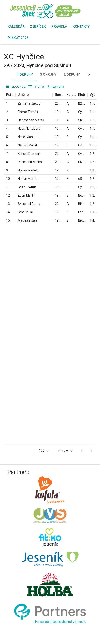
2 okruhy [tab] (72, 74)
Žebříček (38, 26)
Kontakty (81, 26)
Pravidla (59, 26)
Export (58, 86)
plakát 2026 (18, 38)
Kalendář (16, 26)
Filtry (40, 86)
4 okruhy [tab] (25, 74)
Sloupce (18, 86)
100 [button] (41, 450)
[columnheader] (9, 94)
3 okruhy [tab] (48, 74)
